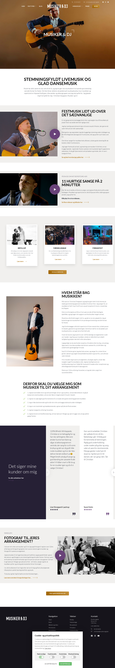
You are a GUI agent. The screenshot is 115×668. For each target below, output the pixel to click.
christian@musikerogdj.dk (92, 2)
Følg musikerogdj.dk (58, 593)
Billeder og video (53, 625)
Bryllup (22, 248)
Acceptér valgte (51, 664)
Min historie (52, 627)
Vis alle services (57, 272)
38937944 (96, 626)
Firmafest (98, 248)
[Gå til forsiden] (57, 6)
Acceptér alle (65, 664)
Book (96, 6)
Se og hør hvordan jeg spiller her (73, 157)
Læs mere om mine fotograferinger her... (17, 578)
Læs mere (20, 261)
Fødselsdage (59, 248)
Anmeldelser (52, 630)
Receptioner (73, 625)
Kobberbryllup (74, 630)
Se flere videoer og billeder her (72, 202)
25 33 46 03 (77, 2)
